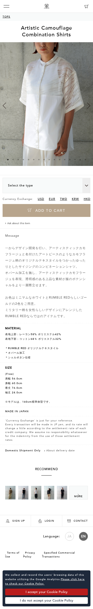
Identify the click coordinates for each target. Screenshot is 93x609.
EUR (52, 199)
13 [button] (69, 159)
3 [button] (18, 159)
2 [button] (13, 159)
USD (41, 199)
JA (69, 536)
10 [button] (54, 159)
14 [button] (75, 159)
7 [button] (38, 159)
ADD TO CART (50, 210)
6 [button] (33, 159)
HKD (87, 199)
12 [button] (64, 159)
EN (83, 536)
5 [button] (28, 159)
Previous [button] (4, 106)
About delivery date (60, 450)
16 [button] (85, 159)
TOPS (6, 16)
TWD (63, 199)
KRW (75, 199)
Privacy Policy (29, 554)
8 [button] (44, 159)
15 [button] (80, 159)
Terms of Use (12, 554)
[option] (46, 108)
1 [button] (7, 159)
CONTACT (81, 520)
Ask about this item (18, 223)
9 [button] (49, 159)
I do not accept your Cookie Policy (46, 600)
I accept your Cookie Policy (47, 592)
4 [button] (23, 159)
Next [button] (89, 106)
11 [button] (59, 159)
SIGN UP (18, 520)
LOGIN (49, 520)
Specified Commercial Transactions (58, 554)
